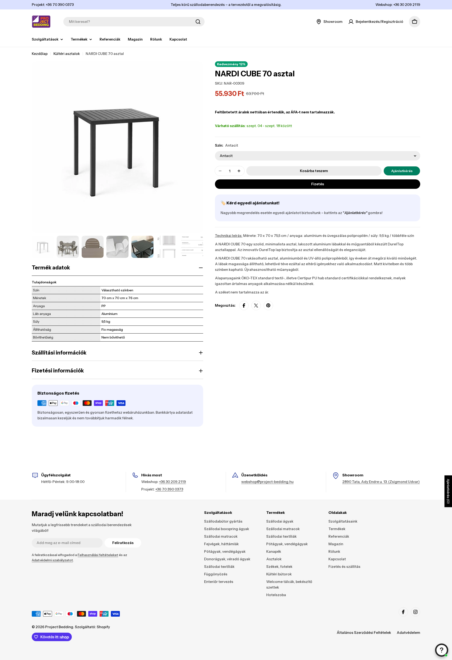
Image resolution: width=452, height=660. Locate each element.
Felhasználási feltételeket (98, 555)
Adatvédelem (408, 632)
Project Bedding (59, 627)
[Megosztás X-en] (256, 305)
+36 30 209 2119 (172, 481)
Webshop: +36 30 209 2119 (397, 4)
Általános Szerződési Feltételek (364, 632)
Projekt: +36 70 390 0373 (53, 4)
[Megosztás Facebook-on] (244, 305)
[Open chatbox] (441, 650)
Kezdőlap (40, 53)
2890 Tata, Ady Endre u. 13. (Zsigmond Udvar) (381, 481)
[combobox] (134, 21)
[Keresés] (198, 22)
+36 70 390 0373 (169, 489)
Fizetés (317, 184)
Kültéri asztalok (66, 53)
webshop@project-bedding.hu (267, 481)
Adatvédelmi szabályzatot (52, 560)
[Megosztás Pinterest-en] (268, 305)
